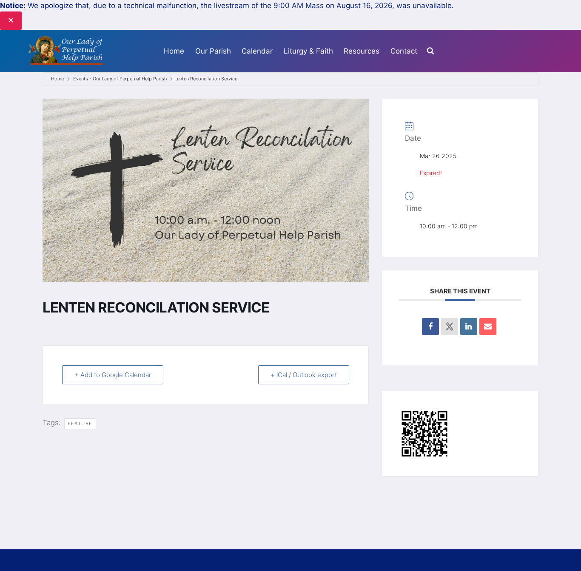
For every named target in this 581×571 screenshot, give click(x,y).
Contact (403, 51)
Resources (361, 51)
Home (174, 51)
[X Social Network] (449, 326)
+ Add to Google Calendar (112, 375)
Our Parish (213, 51)
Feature (80, 423)
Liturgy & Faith (308, 51)
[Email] (487, 326)
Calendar (257, 51)
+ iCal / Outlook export (304, 375)
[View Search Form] (430, 51)
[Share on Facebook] (430, 326)
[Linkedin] (468, 326)
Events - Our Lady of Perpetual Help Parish (120, 79)
